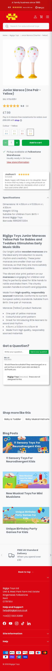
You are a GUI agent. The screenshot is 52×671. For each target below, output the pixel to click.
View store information (18, 162)
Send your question (39, 352)
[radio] (6, 132)
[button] (26, 8)
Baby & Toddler (12, 419)
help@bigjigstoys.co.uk (15, 610)
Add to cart (36, 142)
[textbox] (16, 352)
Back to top (24, 572)
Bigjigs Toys (14, 664)
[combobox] (26, 26)
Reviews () (15, 106)
